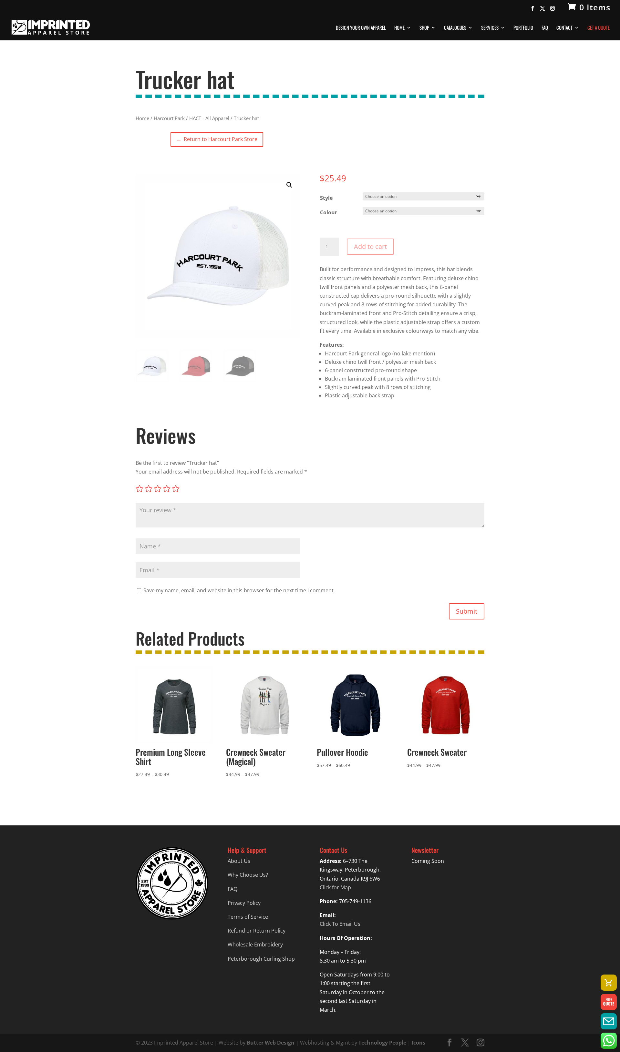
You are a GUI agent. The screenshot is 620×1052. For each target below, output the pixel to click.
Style (326, 197)
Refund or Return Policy (256, 930)
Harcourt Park (169, 118)
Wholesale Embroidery (255, 944)
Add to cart (370, 246)
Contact (564, 28)
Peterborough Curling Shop (261, 958)
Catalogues (455, 28)
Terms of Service (248, 916)
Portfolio (523, 28)
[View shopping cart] (609, 983)
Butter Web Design (270, 1042)
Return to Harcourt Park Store (216, 139)
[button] (289, 185)
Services (490, 28)
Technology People (382, 1042)
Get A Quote (598, 28)
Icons (418, 1042)
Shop (424, 28)
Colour (328, 212)
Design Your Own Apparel (361, 28)
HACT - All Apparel (209, 118)
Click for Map (335, 887)
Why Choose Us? (248, 874)
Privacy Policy (244, 902)
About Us (239, 860)
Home (399, 28)
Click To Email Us (340, 923)
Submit (466, 611)
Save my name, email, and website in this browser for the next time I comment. (239, 590)
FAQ (545, 28)
